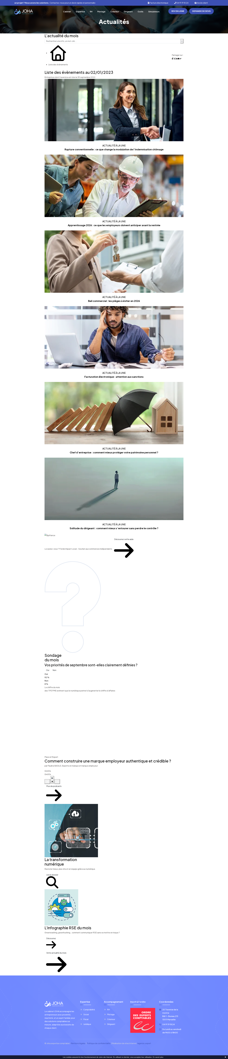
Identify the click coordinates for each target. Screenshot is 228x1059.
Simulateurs (153, 11)
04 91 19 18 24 (182, 3)
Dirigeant (128, 11)
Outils (140, 11)
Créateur (114, 11)
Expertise (80, 11)
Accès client (202, 3)
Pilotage (101, 11)
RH (91, 11)
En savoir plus (158, 1057)
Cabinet (67, 11)
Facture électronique (158, 3)
